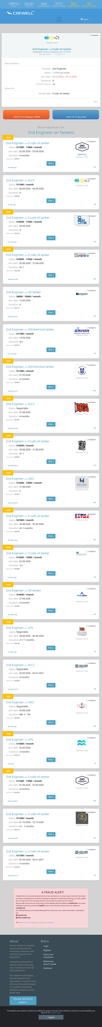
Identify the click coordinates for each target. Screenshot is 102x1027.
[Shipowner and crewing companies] (64, 19)
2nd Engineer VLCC (20, 180)
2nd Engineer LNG (20, 479)
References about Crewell (49, 962)
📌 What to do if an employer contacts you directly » (35, 922)
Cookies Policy (56, 1012)
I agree (51, 1017)
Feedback (47, 968)
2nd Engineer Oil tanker (23, 292)
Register (47, 950)
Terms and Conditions (48, 956)
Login (46, 946)
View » (51, 163)
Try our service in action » (23, 1000)
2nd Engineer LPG (19, 628)
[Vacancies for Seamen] (59, 19)
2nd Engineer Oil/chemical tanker (30, 329)
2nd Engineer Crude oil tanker (28, 143)
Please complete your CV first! (57, 51)
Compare (92, 141)
